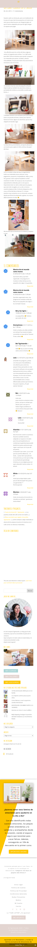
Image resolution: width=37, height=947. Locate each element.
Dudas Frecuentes (18, 897)
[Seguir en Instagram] (24, 909)
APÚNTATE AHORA (19, 851)
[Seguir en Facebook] (12, 909)
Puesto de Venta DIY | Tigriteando (14, 512)
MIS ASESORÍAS (12, 682)
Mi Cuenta (18, 903)
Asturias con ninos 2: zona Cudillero (21, 710)
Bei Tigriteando (21, 344)
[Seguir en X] (16, 909)
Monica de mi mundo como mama (21, 270)
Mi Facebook (7, 749)
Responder (30, 286)
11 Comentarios (18, 11)
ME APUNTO (18, 917)
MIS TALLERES (11, 676)
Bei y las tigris (21, 311)
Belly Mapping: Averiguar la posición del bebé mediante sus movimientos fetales (22, 717)
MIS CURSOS (10, 671)
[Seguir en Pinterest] (20, 909)
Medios (18, 900)
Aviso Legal (18, 884)
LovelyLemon (21, 932)
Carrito (18, 906)
